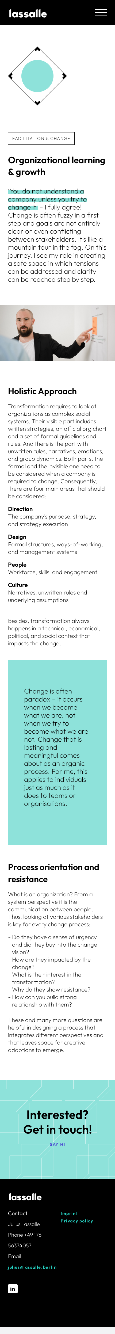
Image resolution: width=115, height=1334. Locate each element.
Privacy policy (77, 1221)
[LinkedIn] (13, 1288)
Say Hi (57, 1144)
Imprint (69, 1213)
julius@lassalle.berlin (32, 1267)
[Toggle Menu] (101, 12)
